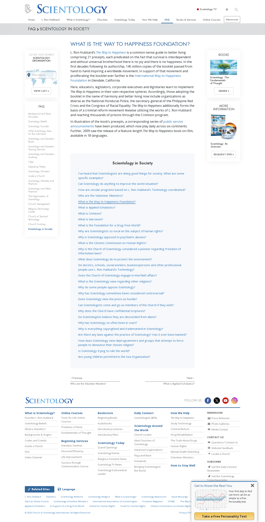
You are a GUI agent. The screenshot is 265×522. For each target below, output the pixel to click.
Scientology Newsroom (153, 496)
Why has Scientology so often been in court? (107, 323)
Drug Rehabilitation (182, 434)
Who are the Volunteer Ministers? (100, 195)
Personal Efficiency (72, 451)
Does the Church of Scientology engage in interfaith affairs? (117, 275)
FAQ (167, 20)
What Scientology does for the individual (39, 132)
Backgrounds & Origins (38, 434)
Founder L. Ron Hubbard (39, 418)
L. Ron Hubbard (51, 20)
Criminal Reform (180, 429)
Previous (77, 378)
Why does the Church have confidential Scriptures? (111, 311)
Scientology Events (109, 453)
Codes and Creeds (36, 440)
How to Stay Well (183, 465)
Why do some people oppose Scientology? (106, 287)
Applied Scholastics (35, 506)
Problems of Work (71, 427)
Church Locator (143, 434)
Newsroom (232, 19)
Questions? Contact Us (224, 442)
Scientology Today (124, 20)
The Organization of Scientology (38, 197)
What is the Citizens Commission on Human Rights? (112, 243)
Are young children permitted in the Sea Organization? (114, 357)
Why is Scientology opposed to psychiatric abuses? (112, 237)
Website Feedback (222, 448)
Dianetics (51, 496)
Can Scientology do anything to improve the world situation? (118, 184)
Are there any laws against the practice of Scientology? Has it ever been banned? (132, 334)
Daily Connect (144, 413)
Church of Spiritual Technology (38, 218)
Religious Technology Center (38, 210)
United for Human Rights (102, 506)
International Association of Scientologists (115, 501)
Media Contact (219, 429)
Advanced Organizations (148, 450)
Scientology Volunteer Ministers (71, 501)
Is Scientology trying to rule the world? (104, 351)
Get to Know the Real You (213, 485)
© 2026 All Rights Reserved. (58, 512)
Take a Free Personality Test (224, 516)
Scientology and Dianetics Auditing (41, 155)
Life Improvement (71, 457)
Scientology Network (72, 496)
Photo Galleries (220, 424)
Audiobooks (105, 423)
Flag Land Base (142, 455)
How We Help (150, 20)
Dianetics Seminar (71, 445)
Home (31, 20)
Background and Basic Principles (39, 115)
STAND (171, 501)
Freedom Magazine (152, 501)
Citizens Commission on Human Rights (171, 506)
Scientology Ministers (38, 171)
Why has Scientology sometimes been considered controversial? (121, 293)
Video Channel (33, 457)
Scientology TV (208, 9)
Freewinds (140, 461)
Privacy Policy (186, 512)
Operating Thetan (37, 166)
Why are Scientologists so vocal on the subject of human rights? (120, 231)
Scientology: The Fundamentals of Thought (219, 80)
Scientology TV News (110, 464)
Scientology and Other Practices (39, 190)
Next (190, 378)
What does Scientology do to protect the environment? (115, 259)
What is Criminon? (90, 213)
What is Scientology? (78, 20)
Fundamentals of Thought (76, 432)
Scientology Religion (99, 496)
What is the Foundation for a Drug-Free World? (109, 225)
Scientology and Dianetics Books (41, 140)
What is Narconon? (90, 219)
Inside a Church (36, 176)
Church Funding (36, 224)
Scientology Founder (38, 126)
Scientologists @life (145, 418)
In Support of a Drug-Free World (67, 506)
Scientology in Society (40, 229)
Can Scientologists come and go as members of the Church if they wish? (126, 305)
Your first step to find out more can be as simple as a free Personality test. (240, 496)
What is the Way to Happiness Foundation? (107, 201)
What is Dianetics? (35, 429)
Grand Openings (107, 447)
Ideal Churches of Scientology (144, 442)
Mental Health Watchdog (185, 451)
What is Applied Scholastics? (96, 207)
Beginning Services (74, 441)
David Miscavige (179, 496)
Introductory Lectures (110, 429)
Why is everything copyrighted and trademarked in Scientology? (120, 329)
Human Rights (179, 446)
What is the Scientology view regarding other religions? (115, 281)
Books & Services (186, 20)
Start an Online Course (37, 501)
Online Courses (211, 20)
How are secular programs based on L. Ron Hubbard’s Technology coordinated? (131, 190)
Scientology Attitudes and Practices (41, 182)
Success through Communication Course (74, 464)
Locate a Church (220, 454)
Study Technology (181, 423)
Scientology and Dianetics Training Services (41, 148)
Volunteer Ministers (182, 457)
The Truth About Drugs (184, 440)
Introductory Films (108, 434)
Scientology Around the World (148, 428)
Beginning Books (107, 418)
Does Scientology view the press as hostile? (107, 299)
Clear (31, 162)
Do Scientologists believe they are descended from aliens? (117, 317)
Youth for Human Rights (132, 506)
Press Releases (220, 418)
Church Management (39, 204)
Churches (102, 20)
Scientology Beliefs (37, 121)
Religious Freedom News (112, 459)
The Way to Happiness (111, 52)
